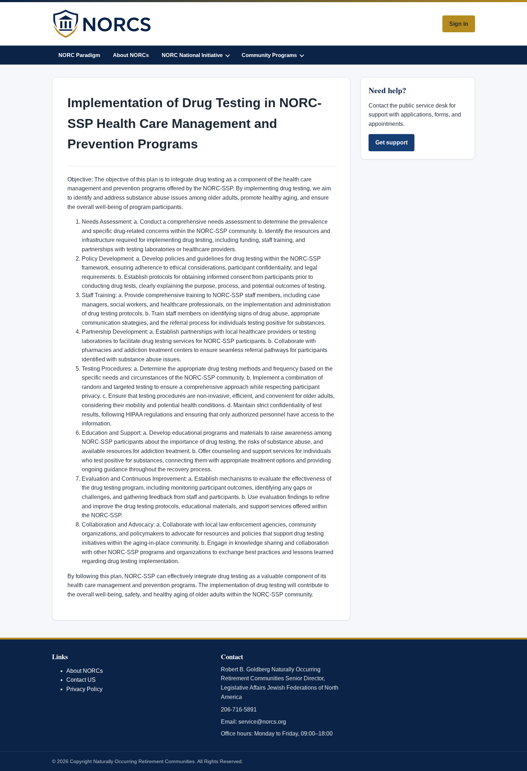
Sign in (458, 24)
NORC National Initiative (192, 55)
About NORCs (131, 55)
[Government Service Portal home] (101, 23)
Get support (391, 142)
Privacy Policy (84, 689)
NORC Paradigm (79, 55)
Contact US (81, 680)
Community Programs (269, 55)
